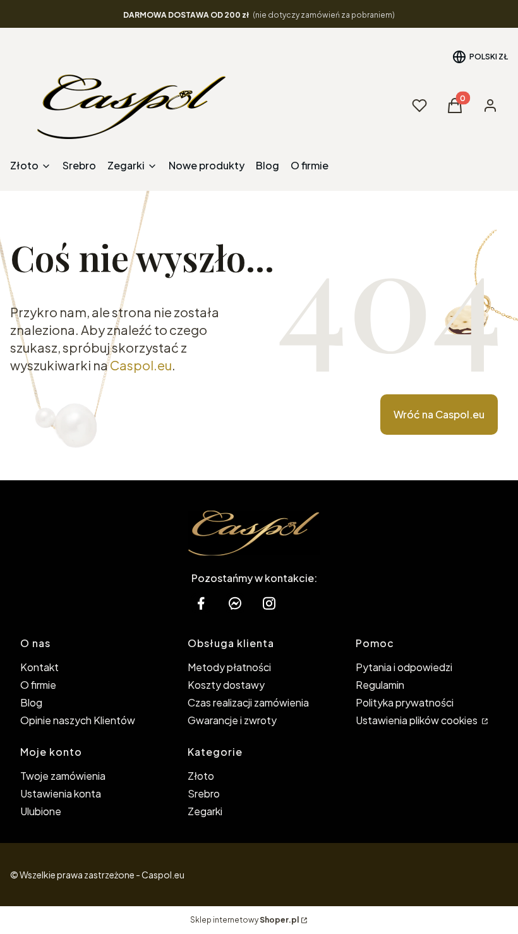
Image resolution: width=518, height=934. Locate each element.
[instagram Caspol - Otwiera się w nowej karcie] (269, 603)
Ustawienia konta (60, 793)
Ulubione (40, 811)
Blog (31, 702)
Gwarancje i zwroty (232, 720)
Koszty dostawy (226, 684)
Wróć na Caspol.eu (439, 414)
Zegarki (205, 811)
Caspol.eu (141, 365)
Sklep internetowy (244, 920)
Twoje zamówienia (62, 775)
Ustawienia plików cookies (417, 720)
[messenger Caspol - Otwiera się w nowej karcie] (235, 603)
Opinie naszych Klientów (77, 720)
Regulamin (380, 684)
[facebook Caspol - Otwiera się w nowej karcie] (200, 603)
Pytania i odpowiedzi (404, 667)
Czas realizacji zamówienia (248, 702)
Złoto (201, 775)
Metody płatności (229, 667)
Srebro (204, 793)
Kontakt (39, 667)
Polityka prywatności (405, 702)
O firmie (38, 684)
